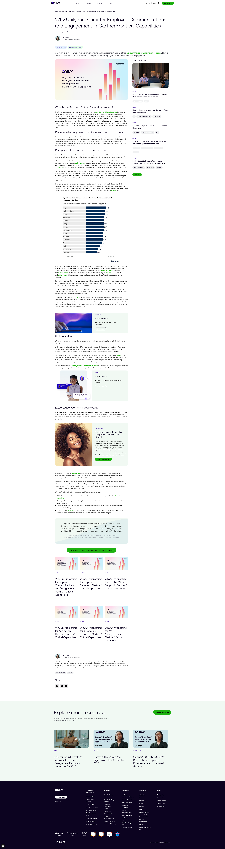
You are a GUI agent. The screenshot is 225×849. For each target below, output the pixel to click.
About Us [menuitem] (142, 795)
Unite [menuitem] (141, 824)
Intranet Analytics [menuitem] (91, 824)
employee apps (110, 273)
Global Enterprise (147, 148)
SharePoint (76, 473)
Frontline (136, 132)
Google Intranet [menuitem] (91, 813)
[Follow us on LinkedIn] (57, 842)
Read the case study (103, 459)
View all (137, 174)
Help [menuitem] (140, 809)
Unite (146, 101)
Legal (168, 842)
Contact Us (61, 797)
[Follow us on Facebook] (60, 842)
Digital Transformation (144, 116)
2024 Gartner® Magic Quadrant (106, 112)
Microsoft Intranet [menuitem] (91, 810)
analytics (71, 510)
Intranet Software (61, 47)
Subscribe (58, 801)
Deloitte (60, 167)
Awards (70, 672)
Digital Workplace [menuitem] (127, 802)
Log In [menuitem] (154, 3)
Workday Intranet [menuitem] (91, 816)
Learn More (100, 329)
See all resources (162, 712)
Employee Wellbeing (147, 132)
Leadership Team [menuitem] (144, 812)
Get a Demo (168, 3)
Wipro (119, 355)
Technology (156, 116)
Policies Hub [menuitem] (160, 806)
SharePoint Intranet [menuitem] (92, 807)
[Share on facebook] (57, 686)
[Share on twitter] (62, 686)
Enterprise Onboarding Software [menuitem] (107, 806)
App (157, 132)
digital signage (63, 275)
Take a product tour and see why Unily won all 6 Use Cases (91, 550)
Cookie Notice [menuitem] (161, 800)
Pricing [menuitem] (148, 3)
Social (76, 297)
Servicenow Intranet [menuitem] (92, 818)
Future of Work (138, 101)
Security (136, 152)
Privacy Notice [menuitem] (161, 798)
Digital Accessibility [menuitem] (109, 821)
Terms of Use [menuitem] (161, 803)
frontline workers (107, 271)
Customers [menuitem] (142, 798)
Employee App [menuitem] (90, 797)
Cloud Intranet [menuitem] (90, 804)
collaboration (80, 163)
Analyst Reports (60, 672)
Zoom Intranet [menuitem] (90, 821)
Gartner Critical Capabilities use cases (143, 52)
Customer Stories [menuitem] (127, 827)
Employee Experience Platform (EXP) (85, 366)
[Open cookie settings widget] (3, 846)
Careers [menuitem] (141, 806)
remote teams (63, 273)
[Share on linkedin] (66, 686)
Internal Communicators (75, 47)
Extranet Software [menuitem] (127, 815)
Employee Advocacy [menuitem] (110, 824)
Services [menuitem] (141, 800)
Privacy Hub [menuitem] (160, 795)
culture (113, 191)
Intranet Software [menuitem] (127, 800)
